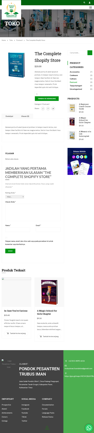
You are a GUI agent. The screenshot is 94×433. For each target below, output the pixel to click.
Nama (8, 225)
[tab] (9, 116)
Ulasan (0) (25, 116)
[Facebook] (43, 108)
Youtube (25, 413)
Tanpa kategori (76, 86)
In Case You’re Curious (15, 310)
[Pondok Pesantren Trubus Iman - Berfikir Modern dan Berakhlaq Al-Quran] (11, 10)
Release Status (47, 417)
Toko (11, 40)
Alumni (4, 409)
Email (38, 225)
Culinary (73, 79)
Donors (5, 417)
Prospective (6, 405)
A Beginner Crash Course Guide (85, 106)
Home (4, 40)
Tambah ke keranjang (47, 99)
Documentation (48, 405)
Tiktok (24, 417)
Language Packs (48, 413)
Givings (5, 421)
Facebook (25, 409)
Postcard (19, 40)
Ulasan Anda (10, 202)
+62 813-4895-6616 (76, 361)
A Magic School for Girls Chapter (47, 312)
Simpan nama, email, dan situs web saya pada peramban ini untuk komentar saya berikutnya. (29, 242)
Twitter (24, 421)
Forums (45, 409)
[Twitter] (53, 108)
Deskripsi (9, 116)
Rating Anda (10, 193)
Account (89, 2)
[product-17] (16, 65)
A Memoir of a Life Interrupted (85, 133)
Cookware (74, 75)
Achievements (7, 413)
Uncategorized (76, 89)
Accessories (75, 72)
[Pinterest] (48, 108)
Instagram (25, 405)
